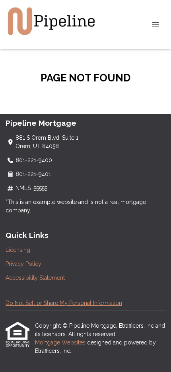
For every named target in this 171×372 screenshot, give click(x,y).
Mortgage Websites (61, 342)
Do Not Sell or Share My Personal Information (64, 303)
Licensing (18, 250)
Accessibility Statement (35, 278)
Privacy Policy (23, 264)
